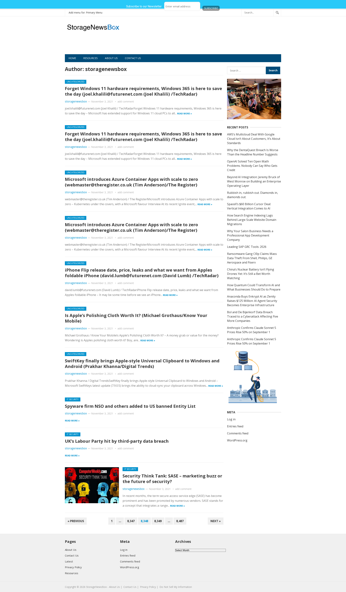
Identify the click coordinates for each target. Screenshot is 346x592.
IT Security (73, 399)
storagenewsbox (76, 101)
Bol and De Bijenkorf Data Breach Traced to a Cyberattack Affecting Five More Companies (252, 316)
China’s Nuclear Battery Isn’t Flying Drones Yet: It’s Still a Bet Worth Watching (250, 273)
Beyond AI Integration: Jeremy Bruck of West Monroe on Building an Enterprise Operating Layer (254, 181)
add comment (125, 101)
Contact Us (133, 58)
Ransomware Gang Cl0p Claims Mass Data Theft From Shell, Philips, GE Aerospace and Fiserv (252, 258)
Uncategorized (76, 81)
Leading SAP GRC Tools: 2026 (246, 247)
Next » (215, 521)
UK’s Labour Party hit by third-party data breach (117, 441)
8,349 (158, 521)
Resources (90, 58)
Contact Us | (131, 587)
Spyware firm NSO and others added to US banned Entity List (130, 406)
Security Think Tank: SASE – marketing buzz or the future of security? (172, 478)
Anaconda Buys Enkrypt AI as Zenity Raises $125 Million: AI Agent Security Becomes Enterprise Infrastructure (252, 300)
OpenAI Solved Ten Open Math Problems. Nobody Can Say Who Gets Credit (252, 165)
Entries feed (235, 426)
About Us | (115, 587)
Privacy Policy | (149, 587)
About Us (111, 58)
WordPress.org (237, 440)
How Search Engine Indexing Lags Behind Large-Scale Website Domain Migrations (251, 219)
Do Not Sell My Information (175, 587)
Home (72, 58)
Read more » (184, 113)
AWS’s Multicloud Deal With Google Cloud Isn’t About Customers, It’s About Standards (253, 138)
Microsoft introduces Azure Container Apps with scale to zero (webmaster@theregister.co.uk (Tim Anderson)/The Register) (131, 182)
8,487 (180, 521)
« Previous (76, 521)
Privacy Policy (73, 567)
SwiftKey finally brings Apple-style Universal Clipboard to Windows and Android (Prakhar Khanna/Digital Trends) (142, 363)
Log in (231, 419)
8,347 (131, 521)
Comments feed (237, 433)
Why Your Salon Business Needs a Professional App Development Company (250, 235)
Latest (69, 561)
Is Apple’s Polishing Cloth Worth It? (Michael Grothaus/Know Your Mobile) (136, 318)
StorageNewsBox (96, 587)
